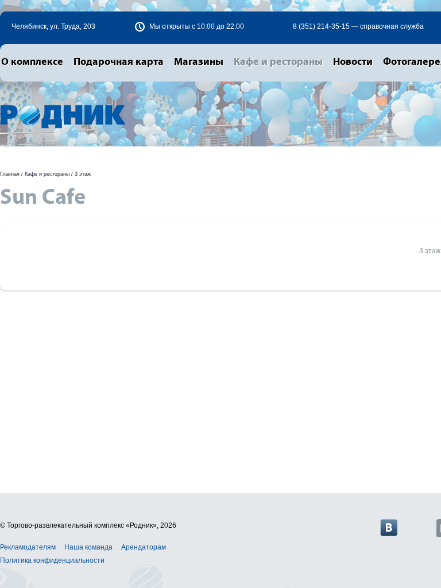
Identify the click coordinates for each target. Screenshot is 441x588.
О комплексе (32, 62)
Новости (353, 62)
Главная (10, 174)
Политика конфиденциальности (52, 560)
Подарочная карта (119, 62)
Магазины (198, 62)
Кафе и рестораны (278, 62)
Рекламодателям (28, 547)
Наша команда (88, 547)
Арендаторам (143, 547)
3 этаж (83, 174)
